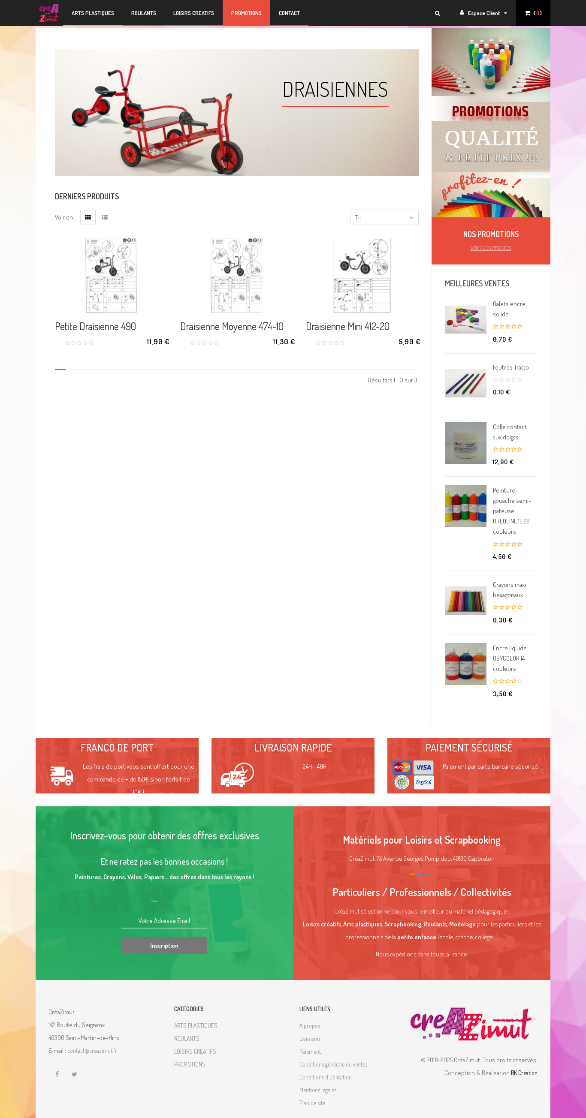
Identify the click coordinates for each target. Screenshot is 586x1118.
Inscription (164, 945)
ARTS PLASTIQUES (195, 1025)
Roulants (143, 12)
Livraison (309, 1038)
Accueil (49, 13)
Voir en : (65, 217)
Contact (289, 12)
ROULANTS (186, 1038)
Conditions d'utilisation (325, 1077)
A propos (309, 1025)
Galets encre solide (509, 309)
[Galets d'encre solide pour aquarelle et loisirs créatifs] (465, 320)
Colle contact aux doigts (510, 432)
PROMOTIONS (246, 12)
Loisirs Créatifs (193, 12)
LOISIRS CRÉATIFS (195, 1051)
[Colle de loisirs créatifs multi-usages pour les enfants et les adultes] (465, 443)
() (538, 12)
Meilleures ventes (477, 283)
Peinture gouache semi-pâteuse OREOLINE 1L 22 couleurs (512, 511)
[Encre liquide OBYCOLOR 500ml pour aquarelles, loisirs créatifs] (465, 664)
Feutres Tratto (511, 367)
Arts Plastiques (93, 12)
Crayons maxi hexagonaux (509, 589)
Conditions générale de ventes (333, 1064)
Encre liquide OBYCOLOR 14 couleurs (510, 658)
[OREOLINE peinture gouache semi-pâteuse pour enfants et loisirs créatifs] (465, 506)
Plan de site (312, 1102)
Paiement (310, 1051)
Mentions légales (317, 1090)
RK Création (524, 1072)
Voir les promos (491, 247)
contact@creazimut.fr (92, 1050)
